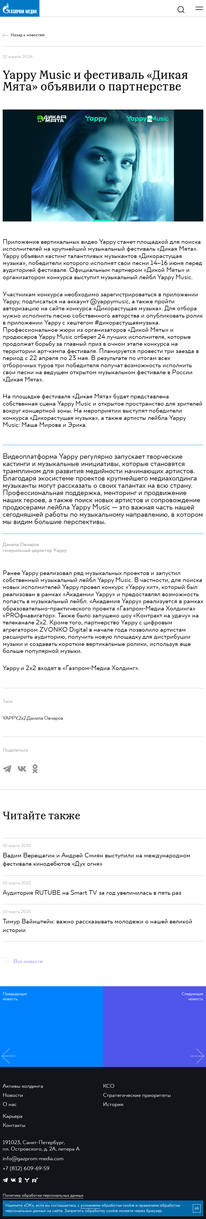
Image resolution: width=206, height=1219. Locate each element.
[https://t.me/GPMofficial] (5, 1180)
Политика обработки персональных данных (43, 1195)
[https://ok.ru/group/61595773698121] (20, 1180)
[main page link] (20, 8)
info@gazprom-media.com (33, 1159)
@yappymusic (109, 302)
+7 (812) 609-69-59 (26, 1168)
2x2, (23, 718)
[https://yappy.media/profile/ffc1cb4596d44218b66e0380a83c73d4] (27, 1180)
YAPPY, (11, 718)
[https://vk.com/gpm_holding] (13, 1180)
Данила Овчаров (45, 718)
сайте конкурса (70, 308)
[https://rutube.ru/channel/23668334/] (35, 1180)
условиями (90, 1205)
